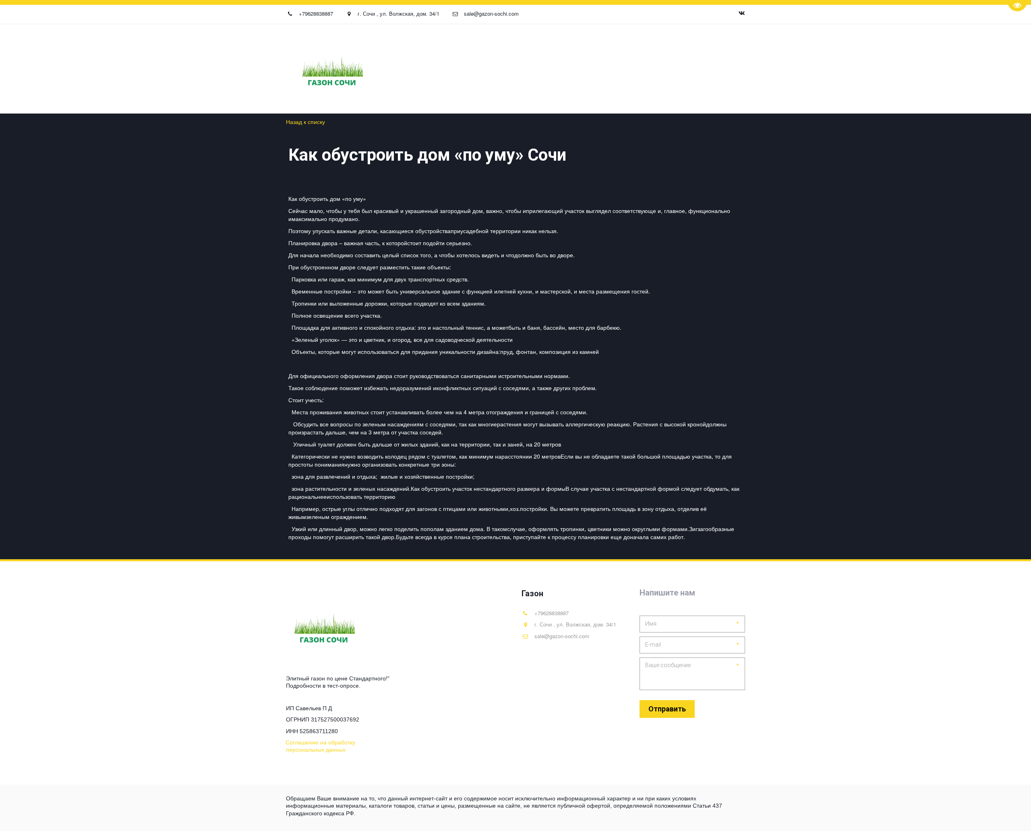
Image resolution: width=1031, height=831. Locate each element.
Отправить (667, 709)
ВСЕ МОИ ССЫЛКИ (692, 69)
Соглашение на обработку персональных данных (576, 69)
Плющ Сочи (299, 69)
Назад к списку (305, 122)
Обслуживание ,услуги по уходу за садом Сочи (193, 69)
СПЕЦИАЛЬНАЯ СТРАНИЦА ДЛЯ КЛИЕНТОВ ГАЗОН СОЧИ (407, 69)
